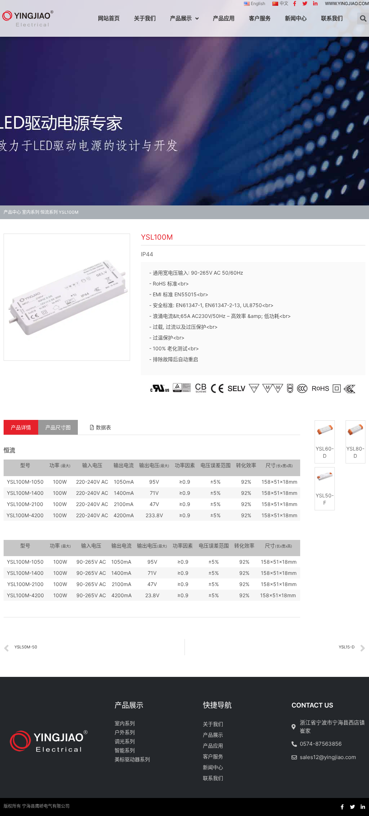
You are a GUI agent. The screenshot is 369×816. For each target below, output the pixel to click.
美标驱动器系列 (132, 759)
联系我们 (332, 18)
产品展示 (181, 18)
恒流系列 (49, 212)
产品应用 (224, 18)
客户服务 (260, 18)
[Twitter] (304, 3)
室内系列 (30, 212)
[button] (100, 427)
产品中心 (12, 212)
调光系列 (125, 741)
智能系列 (125, 750)
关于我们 (145, 18)
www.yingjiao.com (347, 3)
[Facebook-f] (294, 3)
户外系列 (125, 732)
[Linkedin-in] (315, 3)
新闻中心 (296, 18)
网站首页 (109, 18)
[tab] (21, 427)
